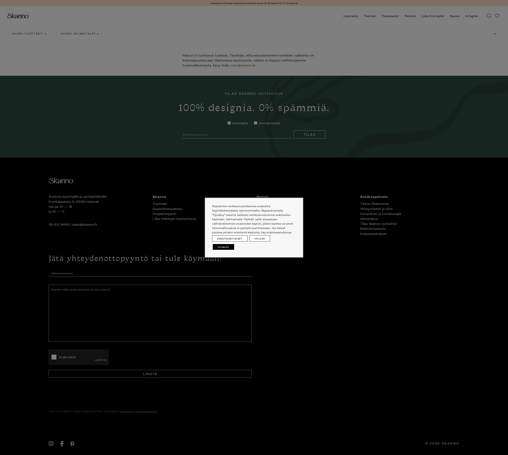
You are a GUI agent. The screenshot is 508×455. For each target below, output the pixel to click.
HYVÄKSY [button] (223, 247)
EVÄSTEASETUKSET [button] (229, 238)
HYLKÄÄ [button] (260, 238)
